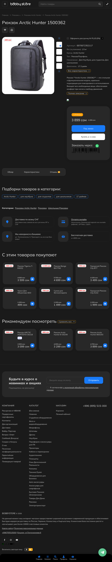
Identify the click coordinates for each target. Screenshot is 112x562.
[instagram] (10, 540)
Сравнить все (65, 321)
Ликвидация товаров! (11, 461)
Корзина (60, 411)
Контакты (6, 420)
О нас (4, 445)
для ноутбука (26, 196)
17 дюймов (81, 196)
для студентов (44, 196)
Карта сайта (7, 528)
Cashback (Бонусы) (10, 438)
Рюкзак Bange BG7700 (60, 267)
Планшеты (33, 459)
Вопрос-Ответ (8, 435)
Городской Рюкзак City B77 (98, 267)
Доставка (6, 428)
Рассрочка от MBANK (11, 411)
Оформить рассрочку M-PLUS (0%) (86, 38)
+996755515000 (9, 532)
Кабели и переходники (39, 452)
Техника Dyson (35, 472)
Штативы (33, 431)
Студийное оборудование (40, 418)
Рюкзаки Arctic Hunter (32, 15)
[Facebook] (4, 540)
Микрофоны (34, 428)
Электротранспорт (37, 505)
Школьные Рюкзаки (58, 208)
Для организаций (9, 424)
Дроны (32, 435)
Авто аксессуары (36, 482)
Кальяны (33, 469)
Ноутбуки (33, 438)
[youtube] (16, 540)
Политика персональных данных (28, 528)
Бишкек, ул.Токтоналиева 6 (29, 532)
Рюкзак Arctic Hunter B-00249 (61, 333)
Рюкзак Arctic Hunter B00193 (96, 333)
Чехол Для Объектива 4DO (24, 292)
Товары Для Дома (37, 498)
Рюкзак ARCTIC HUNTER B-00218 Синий (25, 334)
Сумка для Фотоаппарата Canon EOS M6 (60, 293)
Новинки (33, 414)
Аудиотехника (35, 455)
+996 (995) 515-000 (95, 405)
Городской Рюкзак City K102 (98, 292)
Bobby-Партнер (9, 431)
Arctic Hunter (10, 196)
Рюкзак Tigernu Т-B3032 (25, 267)
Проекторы (34, 448)
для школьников (63, 196)
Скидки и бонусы (9, 442)
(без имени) (34, 411)
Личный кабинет (63, 414)
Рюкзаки (15, 15)
